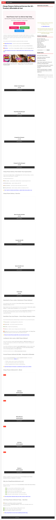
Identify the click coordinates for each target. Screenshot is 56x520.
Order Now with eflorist (19, 23)
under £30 (39, 43)
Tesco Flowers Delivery (41, 60)
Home (3, 2)
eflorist (38, 42)
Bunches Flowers (40, 38)
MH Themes (17, 517)
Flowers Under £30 (19, 30)
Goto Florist (19, 90)
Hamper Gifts (39, 44)
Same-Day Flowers (24, 27)
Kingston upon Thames (28, 476)
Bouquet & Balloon (40, 47)
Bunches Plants (40, 41)
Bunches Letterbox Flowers (42, 39)
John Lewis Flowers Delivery (42, 55)
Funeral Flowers (14, 27)
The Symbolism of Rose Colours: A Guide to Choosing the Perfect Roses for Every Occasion (45, 66)
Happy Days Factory (40, 46)
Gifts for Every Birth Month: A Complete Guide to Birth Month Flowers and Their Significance (44, 70)
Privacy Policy (9, 2)
